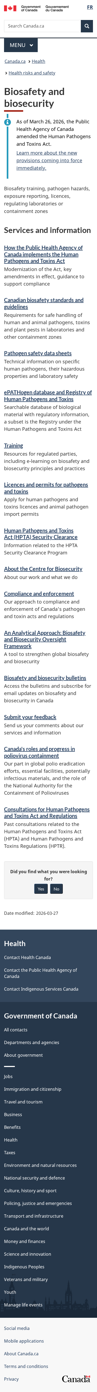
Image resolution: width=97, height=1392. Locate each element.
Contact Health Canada (27, 957)
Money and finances (24, 1241)
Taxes (9, 1153)
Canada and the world (26, 1229)
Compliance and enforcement (39, 593)
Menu (18, 45)
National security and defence (34, 1178)
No (56, 888)
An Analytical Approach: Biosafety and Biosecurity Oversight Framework (44, 639)
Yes (41, 888)
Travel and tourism (23, 1102)
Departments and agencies (31, 1042)
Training (13, 445)
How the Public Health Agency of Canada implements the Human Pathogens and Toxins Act (43, 254)
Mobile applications (24, 1341)
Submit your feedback (30, 717)
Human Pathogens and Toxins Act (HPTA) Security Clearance (41, 533)
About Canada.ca (21, 1354)
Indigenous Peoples (24, 1267)
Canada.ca (15, 61)
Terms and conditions (26, 1366)
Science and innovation (27, 1254)
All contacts (15, 1030)
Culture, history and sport (30, 1191)
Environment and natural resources (40, 1165)
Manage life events (23, 1305)
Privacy (11, 1379)
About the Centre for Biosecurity (43, 568)
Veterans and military (26, 1279)
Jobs (8, 1076)
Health (38, 61)
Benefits (12, 1127)
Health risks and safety (32, 73)
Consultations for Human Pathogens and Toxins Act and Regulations (47, 812)
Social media (17, 1328)
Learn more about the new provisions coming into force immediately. (49, 160)
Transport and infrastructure (33, 1216)
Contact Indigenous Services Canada (41, 989)
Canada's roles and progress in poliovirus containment (39, 752)
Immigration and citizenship (32, 1089)
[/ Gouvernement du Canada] (36, 8)
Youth (10, 1292)
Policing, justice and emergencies (38, 1203)
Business (13, 1114)
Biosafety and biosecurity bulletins (45, 678)
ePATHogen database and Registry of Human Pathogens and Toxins (48, 395)
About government (23, 1055)
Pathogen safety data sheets (38, 353)
